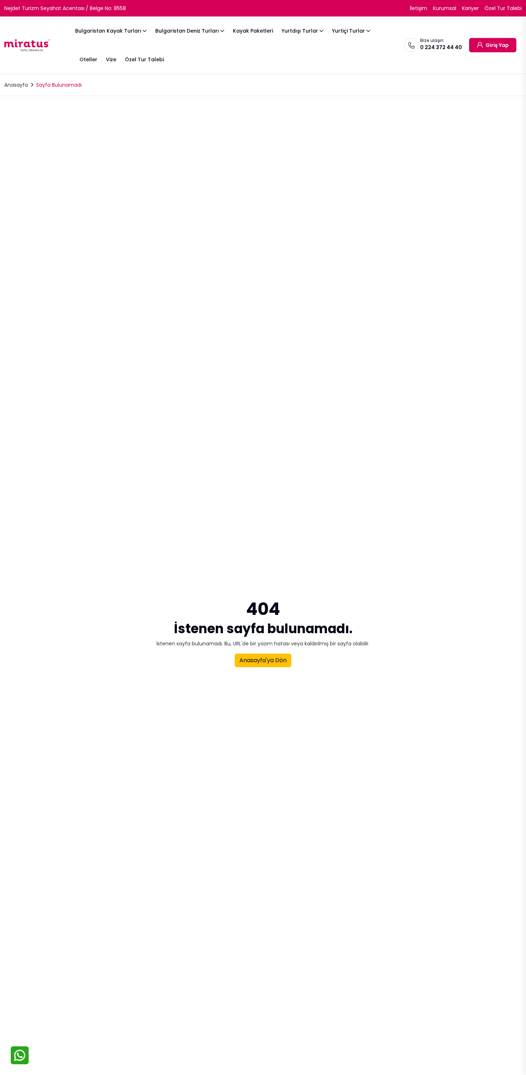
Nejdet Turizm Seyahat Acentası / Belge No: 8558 (65, 8)
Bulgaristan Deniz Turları (187, 30)
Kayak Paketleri (253, 30)
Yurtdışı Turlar (300, 30)
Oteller (88, 59)
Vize (111, 59)
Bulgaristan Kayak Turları (108, 30)
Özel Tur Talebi (503, 8)
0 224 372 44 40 (441, 47)
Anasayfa (16, 85)
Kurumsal (444, 8)
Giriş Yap (496, 45)
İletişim (418, 8)
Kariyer (470, 8)
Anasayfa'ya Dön (263, 660)
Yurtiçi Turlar (348, 30)
